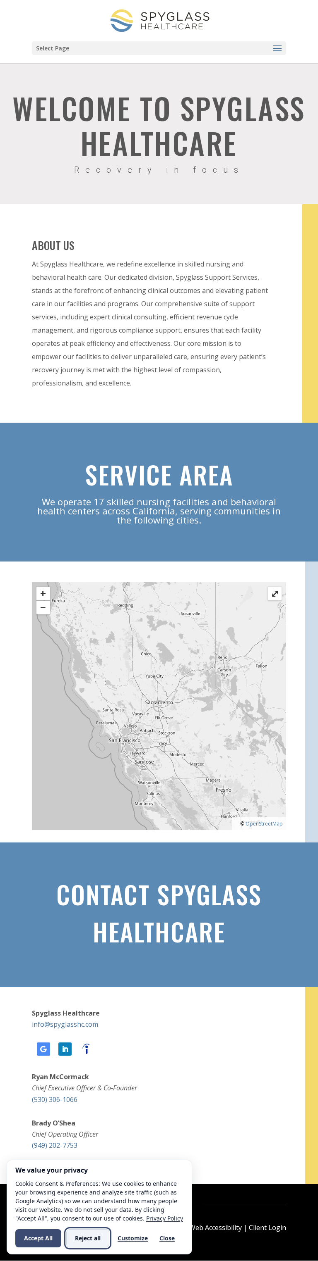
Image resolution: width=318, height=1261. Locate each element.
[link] (160, 19)
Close (167, 1238)
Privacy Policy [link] (164, 1218)
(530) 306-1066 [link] (54, 1099)
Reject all (88, 1238)
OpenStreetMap (264, 823)
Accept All (38, 1238)
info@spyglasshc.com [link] (65, 1024)
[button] (159, 48)
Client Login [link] (267, 1227)
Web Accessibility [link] (215, 1227)
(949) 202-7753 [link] (54, 1145)
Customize (133, 1238)
